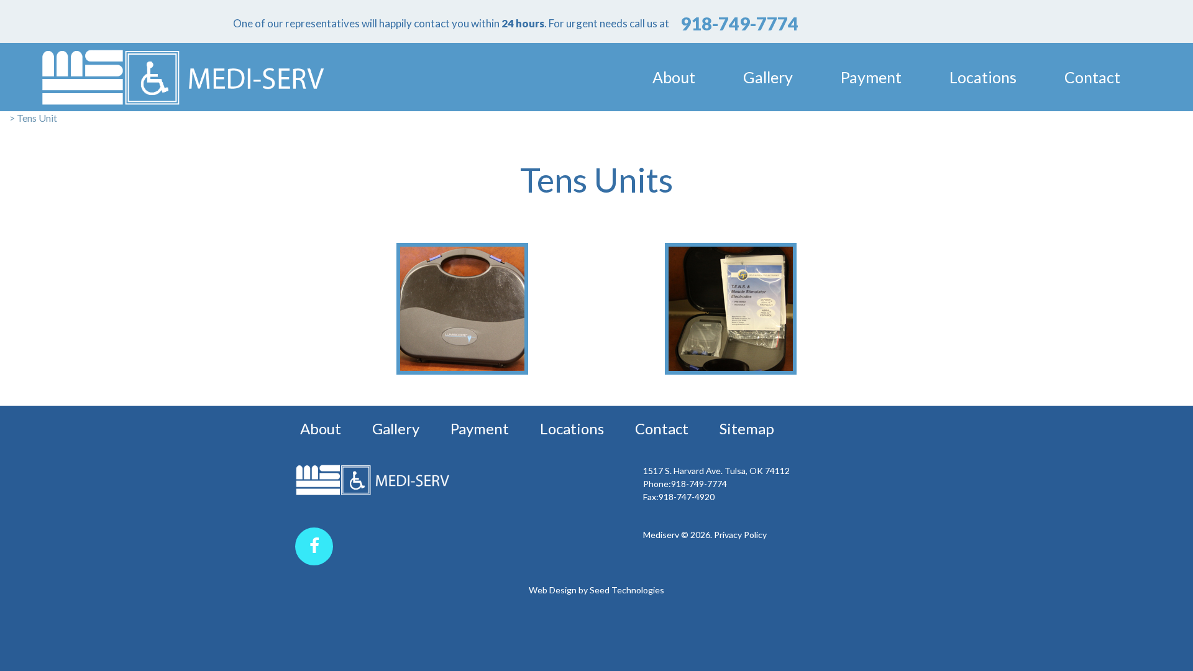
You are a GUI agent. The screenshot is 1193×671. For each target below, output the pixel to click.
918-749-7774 (699, 483)
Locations (983, 77)
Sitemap (747, 428)
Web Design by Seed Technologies (596, 590)
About (673, 77)
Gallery (768, 77)
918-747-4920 (687, 496)
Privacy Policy (740, 534)
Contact (1092, 77)
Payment (871, 77)
